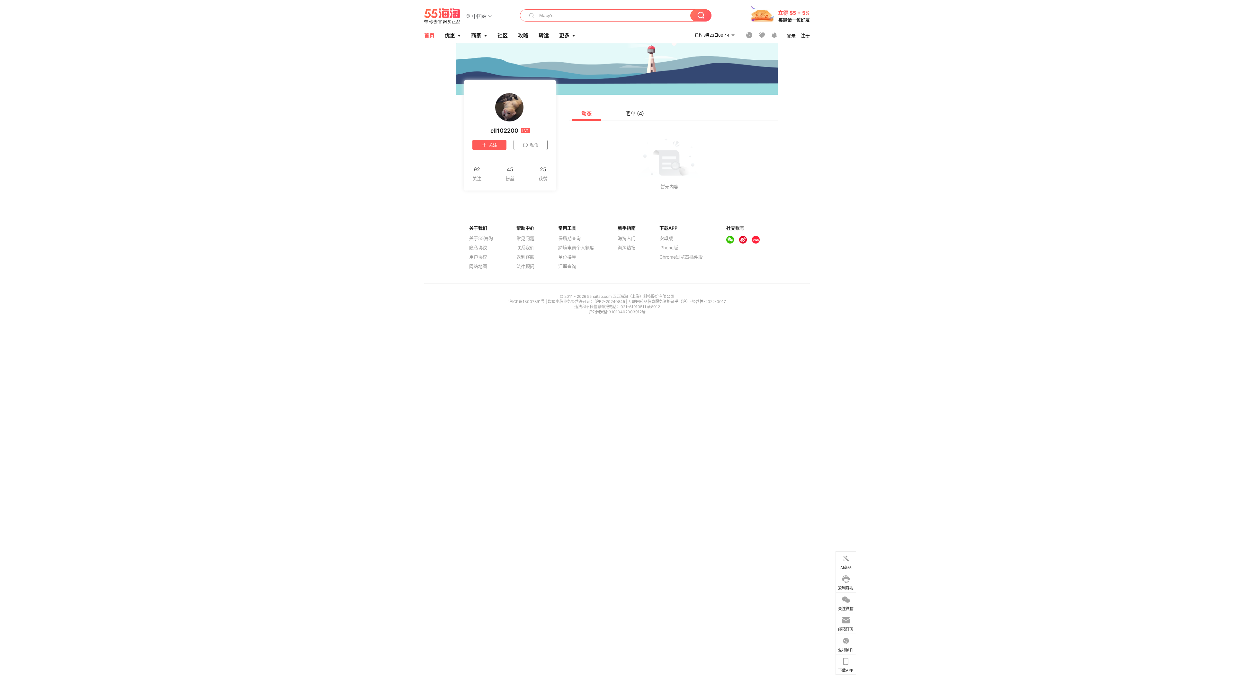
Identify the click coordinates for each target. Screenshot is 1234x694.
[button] (479, 16)
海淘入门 (627, 238)
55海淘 (442, 16)
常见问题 (525, 238)
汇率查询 (567, 266)
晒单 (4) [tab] (634, 113)
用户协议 (478, 257)
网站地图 (478, 266)
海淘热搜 (627, 247)
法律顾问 (525, 266)
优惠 (450, 35)
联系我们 (525, 247)
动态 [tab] (586, 113)
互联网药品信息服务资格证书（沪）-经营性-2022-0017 (677, 301)
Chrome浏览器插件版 (681, 257)
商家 (476, 35)
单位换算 (567, 257)
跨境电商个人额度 (576, 247)
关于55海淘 (481, 238)
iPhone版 (668, 247)
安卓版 (666, 238)
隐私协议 (478, 247)
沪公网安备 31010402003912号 (617, 311)
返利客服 (525, 257)
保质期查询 (569, 238)
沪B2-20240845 (610, 301)
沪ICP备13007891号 (527, 301)
